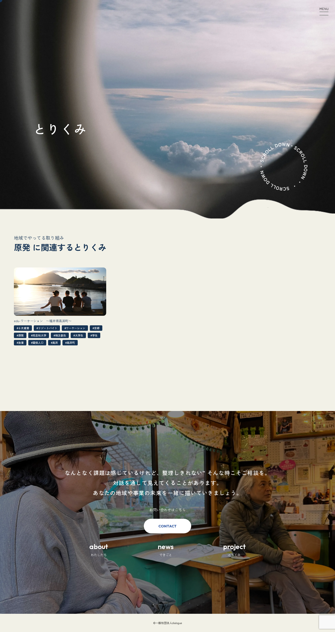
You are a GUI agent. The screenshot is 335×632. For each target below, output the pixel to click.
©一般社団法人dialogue (167, 623)
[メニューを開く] (324, 10)
